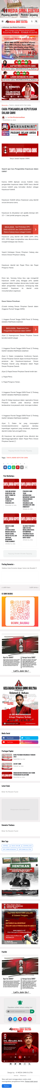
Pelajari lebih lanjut (31, 1081)
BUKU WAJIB (16, 846)
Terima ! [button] (6, 1086)
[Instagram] (25, 1019)
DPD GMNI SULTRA (25, 849)
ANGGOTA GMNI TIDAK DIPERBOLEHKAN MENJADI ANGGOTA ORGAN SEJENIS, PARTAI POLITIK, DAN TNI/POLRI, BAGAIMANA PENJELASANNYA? (11, 533)
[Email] (22, 467)
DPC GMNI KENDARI (9, 849)
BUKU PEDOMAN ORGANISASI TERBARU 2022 (24, 756)
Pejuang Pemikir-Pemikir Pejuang (20, 451)
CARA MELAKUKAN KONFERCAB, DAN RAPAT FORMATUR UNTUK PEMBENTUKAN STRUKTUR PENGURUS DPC (10, 497)
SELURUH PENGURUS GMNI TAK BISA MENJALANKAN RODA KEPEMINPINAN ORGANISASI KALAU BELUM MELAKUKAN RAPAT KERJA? (29, 531)
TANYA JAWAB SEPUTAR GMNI (20, 105)
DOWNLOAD (27, 846)
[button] (2, 21)
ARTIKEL (6, 846)
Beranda (5, 105)
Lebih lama (33, 587)
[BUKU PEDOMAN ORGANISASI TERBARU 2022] (7, 757)
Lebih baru (6, 587)
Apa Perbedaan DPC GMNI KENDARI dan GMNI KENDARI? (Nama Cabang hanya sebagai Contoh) (17, 229)
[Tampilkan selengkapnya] (26, 467)
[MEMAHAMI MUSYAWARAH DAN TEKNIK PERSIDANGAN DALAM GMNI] (7, 775)
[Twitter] (9, 467)
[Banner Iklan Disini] (20, 1061)
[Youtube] (20, 1019)
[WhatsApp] (13, 467)
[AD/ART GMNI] (7, 766)
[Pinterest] (18, 467)
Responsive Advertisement (20, 810)
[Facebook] (5, 467)
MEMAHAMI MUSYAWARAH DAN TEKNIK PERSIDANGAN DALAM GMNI (24, 774)
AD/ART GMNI (17, 764)
